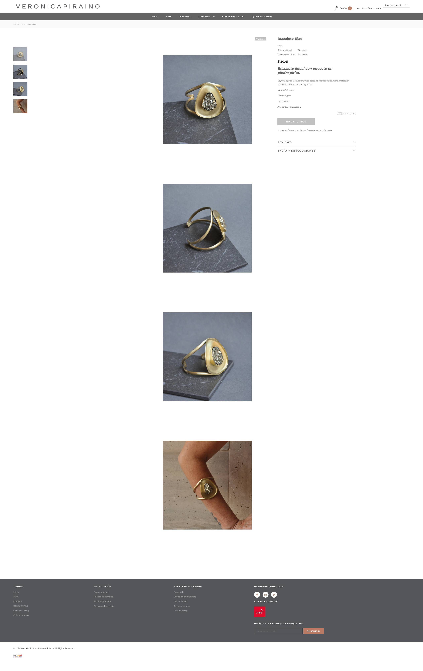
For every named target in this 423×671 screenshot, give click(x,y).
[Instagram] (266, 595)
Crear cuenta (374, 8)
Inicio (16, 24)
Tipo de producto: (286, 54)
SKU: (279, 45)
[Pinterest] (274, 595)
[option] (207, 99)
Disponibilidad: (284, 50)
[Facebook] (257, 595)
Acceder (361, 8)
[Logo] (57, 6)
